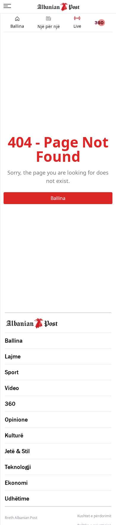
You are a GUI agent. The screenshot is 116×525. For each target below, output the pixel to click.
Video (12, 388)
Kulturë (14, 435)
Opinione (16, 419)
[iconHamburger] (7, 6)
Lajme (13, 356)
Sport (11, 372)
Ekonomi (16, 482)
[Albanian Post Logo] (58, 6)
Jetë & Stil (17, 451)
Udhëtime (17, 498)
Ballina (58, 198)
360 (10, 403)
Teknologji (18, 467)
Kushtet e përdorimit (94, 516)
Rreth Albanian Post (21, 517)
